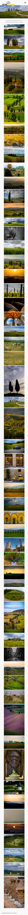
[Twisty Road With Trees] (14, 109)
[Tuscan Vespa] (14, 476)
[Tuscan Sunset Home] (14, 572)
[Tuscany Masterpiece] (14, 170)
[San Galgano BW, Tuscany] (14, 654)
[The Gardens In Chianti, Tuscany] (14, 594)
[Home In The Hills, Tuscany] (14, 78)
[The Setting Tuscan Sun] (14, 829)
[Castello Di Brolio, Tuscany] (14, 234)
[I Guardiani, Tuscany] (14, 531)
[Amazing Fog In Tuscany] (14, 668)
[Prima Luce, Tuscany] (14, 211)
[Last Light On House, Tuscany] (14, 504)
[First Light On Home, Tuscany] (14, 262)
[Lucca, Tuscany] (14, 517)
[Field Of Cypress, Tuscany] (14, 423)
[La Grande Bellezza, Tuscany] (14, 55)
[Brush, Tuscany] (14, 358)
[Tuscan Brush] (14, 697)
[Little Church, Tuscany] (14, 742)
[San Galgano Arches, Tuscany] (14, 764)
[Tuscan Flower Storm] (14, 222)
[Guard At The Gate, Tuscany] (14, 196)
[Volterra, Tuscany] (14, 683)
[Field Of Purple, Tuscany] (14, 719)
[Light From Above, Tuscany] (14, 29)
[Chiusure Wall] (14, 892)
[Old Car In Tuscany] (14, 446)
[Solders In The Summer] (14, 490)
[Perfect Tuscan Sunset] (14, 129)
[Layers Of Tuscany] (14, 183)
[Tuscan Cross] (14, 381)
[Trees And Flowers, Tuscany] (14, 155)
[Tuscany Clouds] (14, 855)
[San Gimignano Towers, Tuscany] (14, 545)
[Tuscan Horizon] (14, 802)
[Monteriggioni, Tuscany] (14, 640)
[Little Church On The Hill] (14, 42)
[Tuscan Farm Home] (14, 402)
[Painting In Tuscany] (14, 344)
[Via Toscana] (14, 617)
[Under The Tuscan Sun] (14, 276)
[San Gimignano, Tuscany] (14, 319)
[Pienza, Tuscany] (14, 583)
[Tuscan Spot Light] (14, 841)
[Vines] (14, 291)
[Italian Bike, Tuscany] (14, 141)
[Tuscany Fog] (14, 816)
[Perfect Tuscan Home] (14, 331)
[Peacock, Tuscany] (14, 558)
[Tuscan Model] (14, 788)
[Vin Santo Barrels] (14, 305)
